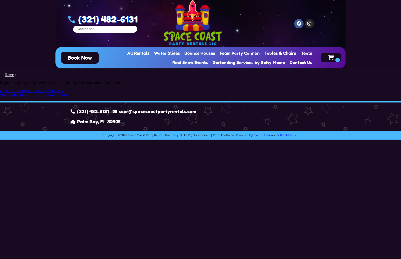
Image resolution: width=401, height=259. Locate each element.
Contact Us (301, 62)
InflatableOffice (287, 135)
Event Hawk (262, 135)
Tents (306, 53)
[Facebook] (299, 23)
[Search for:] (105, 29)
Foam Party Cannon (240, 53)
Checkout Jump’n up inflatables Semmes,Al (32, 91)
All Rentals (138, 53)
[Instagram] (309, 23)
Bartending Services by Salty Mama (249, 62)
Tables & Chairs (280, 53)
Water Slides (167, 53)
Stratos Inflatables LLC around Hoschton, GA (34, 95)
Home (9, 75)
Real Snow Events (190, 62)
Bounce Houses (199, 53)
